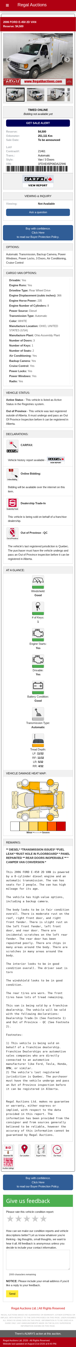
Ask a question (38, 212)
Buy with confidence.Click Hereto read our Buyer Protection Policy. (38, 232)
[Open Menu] (7, 5)
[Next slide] (67, 59)
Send (12, 1293)
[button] (15, 95)
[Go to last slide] (8, 59)
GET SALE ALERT (38, 123)
